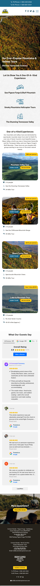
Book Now (27, 167)
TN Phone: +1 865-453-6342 (22, 2)
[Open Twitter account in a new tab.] (31, 11)
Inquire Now (20, 510)
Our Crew (20, 558)
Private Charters (20, 557)
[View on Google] (6, 408)
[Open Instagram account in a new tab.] (28, 11)
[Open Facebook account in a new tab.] (25, 11)
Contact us (20, 560)
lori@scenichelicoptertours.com (21, 580)
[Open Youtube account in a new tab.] (33, 11)
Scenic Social (21, 567)
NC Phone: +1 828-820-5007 (22, 5)
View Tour (14, 167)
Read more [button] (13, 421)
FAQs (20, 561)
